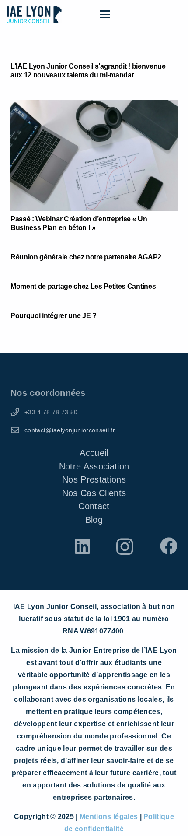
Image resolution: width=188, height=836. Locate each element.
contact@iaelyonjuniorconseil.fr (69, 430)
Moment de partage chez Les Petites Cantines (83, 286)
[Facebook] (169, 546)
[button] (140, 14)
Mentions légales (109, 816)
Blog (94, 520)
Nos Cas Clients (94, 493)
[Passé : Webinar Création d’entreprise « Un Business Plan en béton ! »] (94, 156)
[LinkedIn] (82, 546)
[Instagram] (124, 546)
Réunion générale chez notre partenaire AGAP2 (85, 257)
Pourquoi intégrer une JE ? (53, 315)
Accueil (94, 453)
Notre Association (94, 466)
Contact (93, 506)
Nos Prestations (94, 479)
